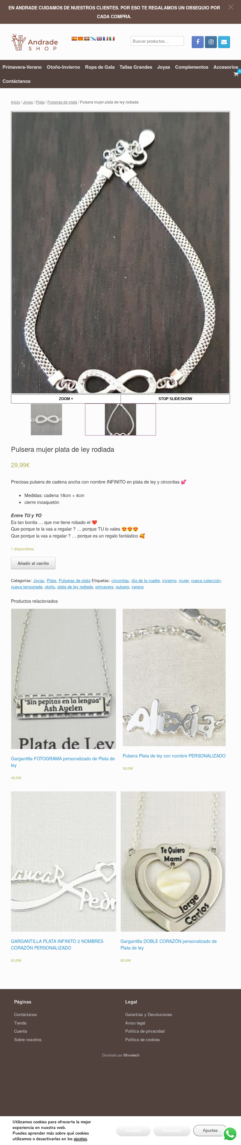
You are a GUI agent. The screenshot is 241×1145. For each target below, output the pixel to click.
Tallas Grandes (136, 66)
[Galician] (93, 38)
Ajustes (210, 1130)
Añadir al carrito (33, 609)
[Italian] (112, 38)
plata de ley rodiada (75, 633)
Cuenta (20, 1077)
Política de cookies (142, 1086)
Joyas (163, 66)
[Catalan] (80, 38)
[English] (99, 38)
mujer (184, 626)
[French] (105, 38)
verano (137, 633)
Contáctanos (16, 81)
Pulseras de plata (62, 101)
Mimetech (131, 1101)
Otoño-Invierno (63, 66)
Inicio (15, 101)
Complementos (191, 66)
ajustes (80, 1139)
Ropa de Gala (100, 66)
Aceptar (133, 1130)
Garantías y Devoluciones (148, 1060)
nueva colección (206, 626)
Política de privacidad (144, 1077)
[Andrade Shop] (34, 42)
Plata (40, 101)
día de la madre (145, 626)
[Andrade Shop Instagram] (211, 42)
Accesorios (225, 66)
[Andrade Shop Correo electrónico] (224, 42)
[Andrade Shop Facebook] (198, 42)
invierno (169, 626)
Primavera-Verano (22, 66)
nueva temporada (26, 633)
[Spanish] (74, 38)
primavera (104, 633)
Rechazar (172, 1130)
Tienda (20, 1069)
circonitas (120, 626)
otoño (50, 633)
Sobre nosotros (28, 1086)
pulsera (122, 633)
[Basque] (86, 38)
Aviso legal (135, 1069)
